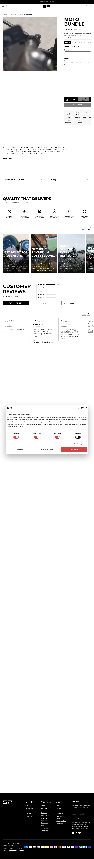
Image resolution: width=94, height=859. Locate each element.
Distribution (60, 813)
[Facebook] (73, 833)
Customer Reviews (44, 819)
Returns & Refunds (44, 812)
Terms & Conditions (13, 849)
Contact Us (44, 823)
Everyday (29, 816)
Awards (58, 808)
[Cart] (91, 6)
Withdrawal (45, 815)
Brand (66, 50)
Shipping (44, 805)
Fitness (28, 813)
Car (27, 811)
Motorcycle (29, 808)
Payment (44, 808)
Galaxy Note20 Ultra (15, 14)
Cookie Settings (21, 849)
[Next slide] (89, 229)
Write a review (15, 303)
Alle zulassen (73, 449)
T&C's (58, 826)
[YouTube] (79, 833)
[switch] (36, 437)
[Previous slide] (83, 229)
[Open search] (86, 6)
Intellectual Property (60, 817)
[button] (48, 284)
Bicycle (28, 805)
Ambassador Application (45, 829)
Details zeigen (78, 444)
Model (66, 58)
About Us (59, 805)
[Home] (46, 6)
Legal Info (59, 823)
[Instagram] (76, 833)
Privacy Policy (61, 821)
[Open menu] (3, 6)
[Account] (6, 6)
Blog (42, 825)
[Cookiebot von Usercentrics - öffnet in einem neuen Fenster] (79, 408)
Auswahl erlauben (47, 449)
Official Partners (61, 811)
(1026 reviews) (76, 29)
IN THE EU (47, 2)
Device (67, 42)
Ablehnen (20, 449)
